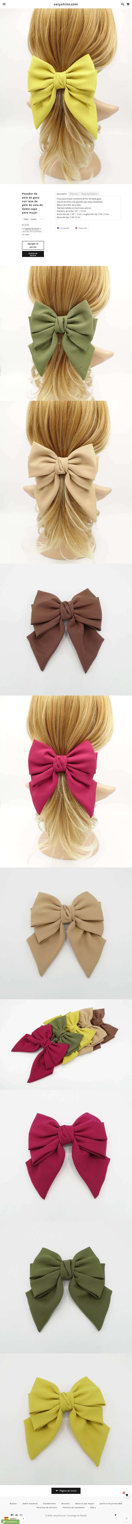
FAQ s (93, 1507)
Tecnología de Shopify (77, 1515)
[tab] (62, 194)
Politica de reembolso (74, 1507)
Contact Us (11, 1522)
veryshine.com (66, 4)
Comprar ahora (33, 254)
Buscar (13, 1503)
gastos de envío (32, 228)
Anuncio (65, 1503)
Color (26, 219)
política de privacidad (111, 1503)
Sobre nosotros (30, 1503)
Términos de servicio (46, 1507)
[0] (127, 1495)
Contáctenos (49, 1503)
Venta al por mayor (84, 1503)
